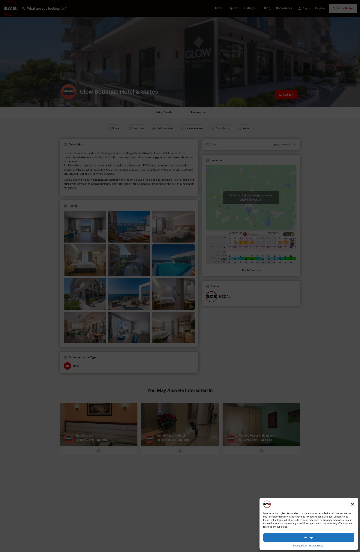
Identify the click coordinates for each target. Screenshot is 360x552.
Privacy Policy (300, 545)
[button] (352, 504)
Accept (309, 537)
